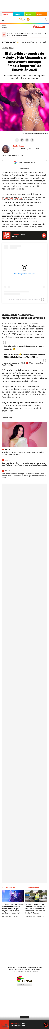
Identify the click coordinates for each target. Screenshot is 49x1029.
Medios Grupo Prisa (24, 984)
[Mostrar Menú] (3, 19)
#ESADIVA (26, 354)
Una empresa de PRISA (24, 979)
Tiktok (15, 925)
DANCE (28, 14)
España (4, 27)
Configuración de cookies (32, 969)
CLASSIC (17, 14)
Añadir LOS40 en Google (26, 162)
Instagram (11, 925)
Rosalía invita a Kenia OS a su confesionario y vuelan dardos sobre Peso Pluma (23, 453)
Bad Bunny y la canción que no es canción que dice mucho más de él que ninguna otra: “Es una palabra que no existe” (12, 908)
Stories (38, 925)
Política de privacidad (35, 967)
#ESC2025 (8, 357)
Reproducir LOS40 (44, 235)
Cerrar (45, 34)
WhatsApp (27, 140)
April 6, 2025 (7, 365)
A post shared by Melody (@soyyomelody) (24, 299)
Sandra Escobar (18, 146)
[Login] (46, 20)
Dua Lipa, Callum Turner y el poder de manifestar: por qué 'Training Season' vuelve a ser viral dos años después (24, 464)
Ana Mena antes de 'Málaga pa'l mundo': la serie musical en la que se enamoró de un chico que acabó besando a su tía (24, 475)
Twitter (22, 140)
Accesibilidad (21, 967)
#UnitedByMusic (38, 354)
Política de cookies (15, 969)
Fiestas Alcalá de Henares (31, 42)
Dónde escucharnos (31, 972)
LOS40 (5, 14)
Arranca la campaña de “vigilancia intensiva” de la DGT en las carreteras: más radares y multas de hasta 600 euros (36, 908)
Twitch (33, 925)
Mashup (11, 48)
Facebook (17, 140)
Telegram (32, 140)
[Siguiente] (45, 42)
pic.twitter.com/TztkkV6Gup (25, 357)
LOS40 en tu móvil (17, 972)
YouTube (20, 925)
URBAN (39, 14)
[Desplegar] (24, 1017)
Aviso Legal (11, 967)
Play (46, 1024)
